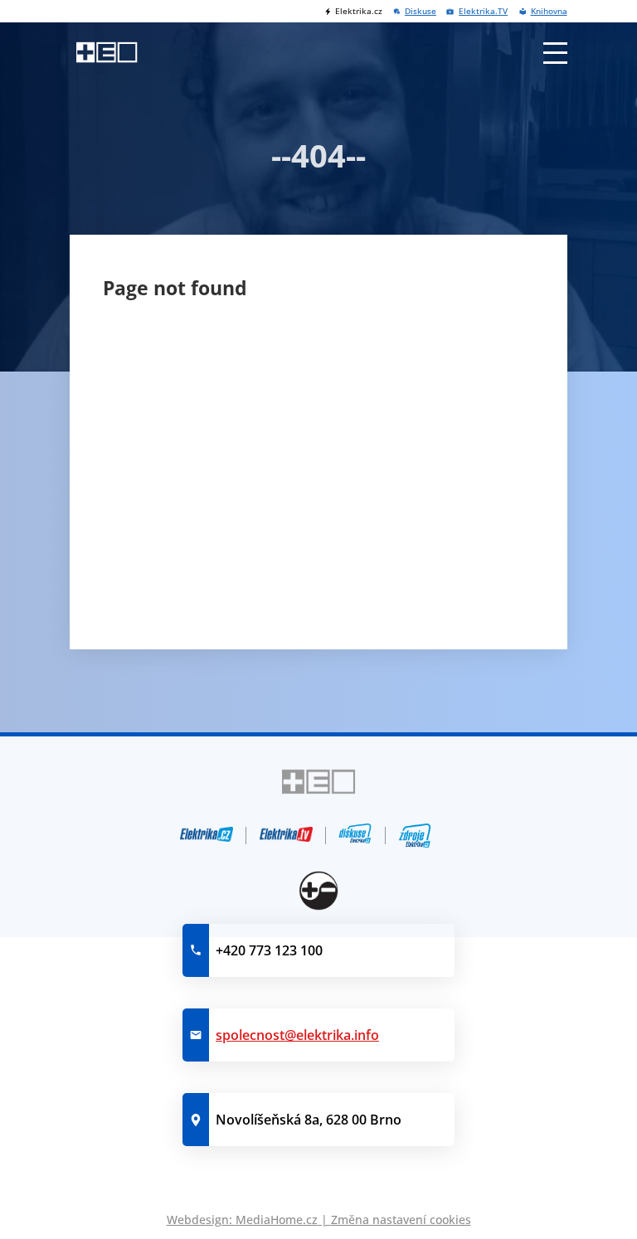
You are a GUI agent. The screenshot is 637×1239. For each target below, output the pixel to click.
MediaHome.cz (277, 1219)
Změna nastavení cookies (401, 1219)
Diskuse (420, 11)
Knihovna (548, 11)
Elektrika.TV (483, 11)
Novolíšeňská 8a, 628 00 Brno (308, 1119)
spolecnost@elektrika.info (297, 1035)
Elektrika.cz (358, 11)
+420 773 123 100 (269, 950)
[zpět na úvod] (106, 52)
